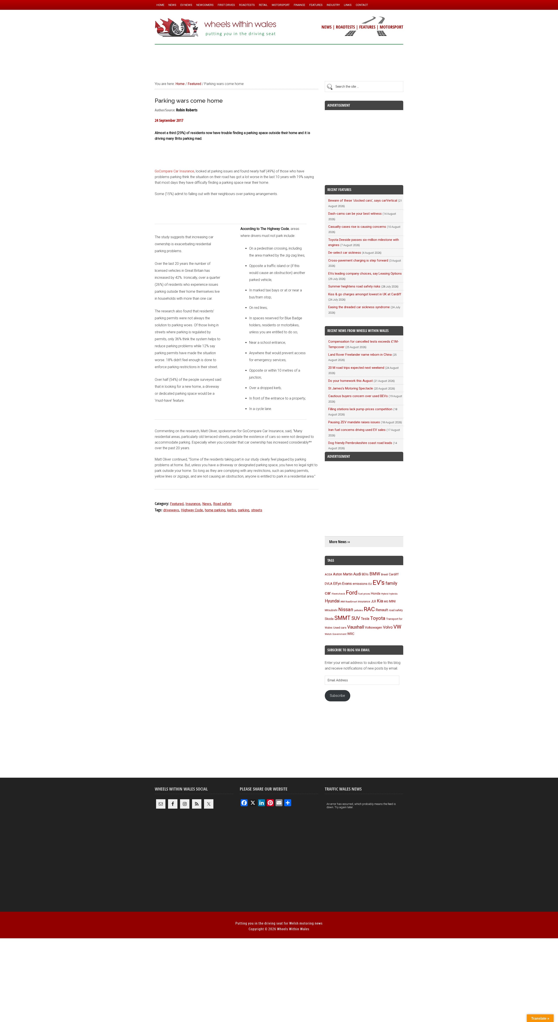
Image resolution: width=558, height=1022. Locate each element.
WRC (350, 634)
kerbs (231, 510)
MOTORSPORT (391, 27)
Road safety (222, 504)
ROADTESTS (345, 27)
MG (386, 601)
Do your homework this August (350, 381)
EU (370, 583)
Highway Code (192, 510)
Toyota (377, 618)
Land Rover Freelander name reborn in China (360, 355)
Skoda (329, 619)
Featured (177, 504)
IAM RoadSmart (348, 601)
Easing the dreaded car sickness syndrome (359, 307)
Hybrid (384, 593)
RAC (369, 609)
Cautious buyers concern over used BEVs (358, 396)
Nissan (345, 609)
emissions (360, 584)
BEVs (365, 574)
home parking (215, 510)
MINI (392, 601)
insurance (364, 601)
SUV (355, 618)
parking (243, 510)
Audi (357, 574)
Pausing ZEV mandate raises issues (354, 422)
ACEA (328, 574)
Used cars (339, 627)
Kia (380, 601)
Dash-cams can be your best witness (355, 214)
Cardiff (394, 574)
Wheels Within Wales (216, 28)
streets (256, 510)
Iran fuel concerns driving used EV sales (357, 430)
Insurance (192, 504)
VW (397, 627)
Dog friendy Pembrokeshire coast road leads (360, 443)
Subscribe (337, 696)
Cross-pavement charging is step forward (358, 260)
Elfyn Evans (342, 583)
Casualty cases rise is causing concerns (357, 227)
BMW (374, 573)
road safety (396, 610)
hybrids (393, 593)
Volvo (388, 627)
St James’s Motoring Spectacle (350, 388)
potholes (358, 610)
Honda (375, 593)
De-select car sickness (344, 253)
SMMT (342, 618)
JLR (373, 601)
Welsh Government (335, 634)
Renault (382, 610)
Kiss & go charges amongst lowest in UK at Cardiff (364, 294)
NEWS (327, 27)
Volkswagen (373, 627)
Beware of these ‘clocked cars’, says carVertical (362, 200)
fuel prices (364, 593)
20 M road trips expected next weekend (356, 368)
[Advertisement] (279, 61)
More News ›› (339, 541)
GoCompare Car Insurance (174, 171)
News (206, 504)
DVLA (328, 584)
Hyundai (332, 601)
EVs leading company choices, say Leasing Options (365, 273)
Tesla (365, 619)
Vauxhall (355, 627)
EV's (379, 582)
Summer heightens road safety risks (354, 286)
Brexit (384, 574)
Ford (351, 592)
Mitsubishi (331, 610)
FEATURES (367, 27)
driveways (171, 510)
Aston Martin (342, 574)
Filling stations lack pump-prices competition (360, 409)
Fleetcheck (338, 593)
